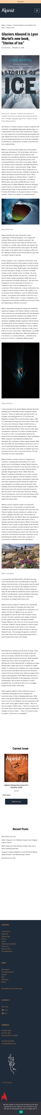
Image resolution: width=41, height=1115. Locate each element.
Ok (21, 1112)
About (4, 941)
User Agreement (7, 951)
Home (3, 25)
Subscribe (20, 1)
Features (9, 25)
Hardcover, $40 (16, 118)
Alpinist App (6, 936)
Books (4, 982)
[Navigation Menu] (36, 10)
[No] (38, 1108)
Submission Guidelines (9, 944)
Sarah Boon (6, 48)
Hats (3, 977)
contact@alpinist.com (9, 1043)
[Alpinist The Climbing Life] (8, 10)
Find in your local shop (12, 988)
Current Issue (6, 931)
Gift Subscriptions (7, 972)
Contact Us (5, 946)
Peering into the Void (8, 858)
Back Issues (5, 969)
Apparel (4, 974)
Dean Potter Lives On (9, 836)
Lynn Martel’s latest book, (22, 129)
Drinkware (5, 979)
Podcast (4, 939)
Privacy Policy (6, 949)
